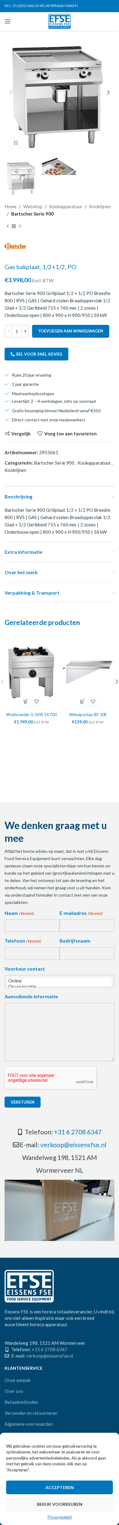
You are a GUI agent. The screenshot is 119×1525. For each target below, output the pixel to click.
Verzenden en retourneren (31, 1413)
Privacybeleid (60, 1517)
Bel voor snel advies (39, 354)
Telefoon (23, 940)
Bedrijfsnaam (75, 940)
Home (10, 206)
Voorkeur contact (25, 969)
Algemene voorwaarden (29, 1424)
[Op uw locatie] (59, 986)
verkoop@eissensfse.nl (73, 1144)
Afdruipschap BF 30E (88, 714)
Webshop (32, 206)
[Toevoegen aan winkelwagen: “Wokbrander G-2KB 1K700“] (26, 701)
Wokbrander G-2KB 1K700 (31, 714)
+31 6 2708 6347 (78, 1132)
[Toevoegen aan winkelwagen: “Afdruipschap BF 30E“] (82, 701)
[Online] (59, 981)
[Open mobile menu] (8, 21)
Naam (19, 913)
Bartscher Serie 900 (32, 213)
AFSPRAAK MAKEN (62, 5)
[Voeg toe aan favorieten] (36, 701)
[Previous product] (8, 226)
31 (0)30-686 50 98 (28, 5)
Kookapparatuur (65, 206)
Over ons (14, 1391)
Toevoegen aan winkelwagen (70, 331)
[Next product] (20, 226)
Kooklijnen (100, 206)
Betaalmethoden (21, 1402)
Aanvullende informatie (31, 996)
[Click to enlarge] (16, 143)
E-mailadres (81, 913)
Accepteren (59, 1487)
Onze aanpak (18, 1380)
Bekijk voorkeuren (59, 1504)
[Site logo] (59, 20)
